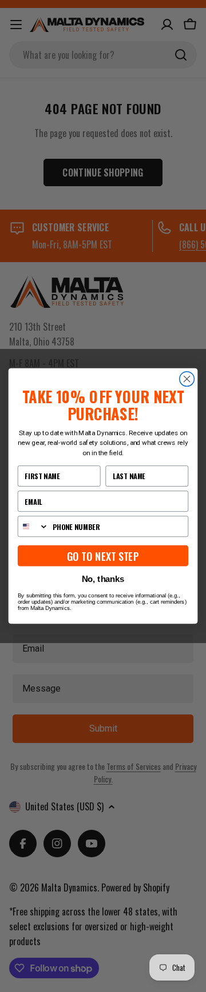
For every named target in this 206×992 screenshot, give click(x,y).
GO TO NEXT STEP (103, 556)
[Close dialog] (187, 379)
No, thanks (103, 579)
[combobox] (33, 526)
